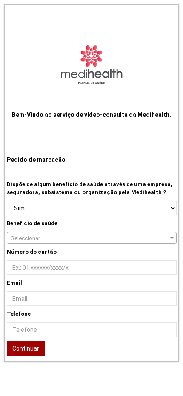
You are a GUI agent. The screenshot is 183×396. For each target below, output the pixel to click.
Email (14, 283)
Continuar (25, 348)
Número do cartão (32, 252)
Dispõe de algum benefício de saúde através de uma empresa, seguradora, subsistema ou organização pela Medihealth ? (89, 188)
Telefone (19, 314)
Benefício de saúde (32, 223)
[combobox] (92, 238)
